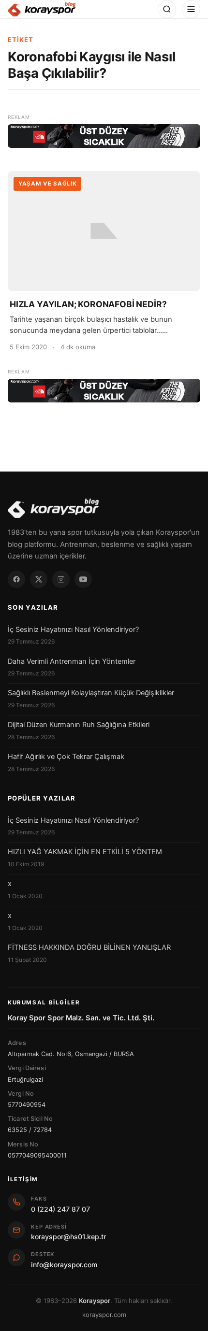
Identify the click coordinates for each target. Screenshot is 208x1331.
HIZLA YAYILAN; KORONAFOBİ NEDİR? (88, 304)
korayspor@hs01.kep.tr (68, 1236)
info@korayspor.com (64, 1264)
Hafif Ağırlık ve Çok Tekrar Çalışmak (66, 756)
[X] (38, 579)
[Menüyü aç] (191, 9)
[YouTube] (83, 579)
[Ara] (167, 9)
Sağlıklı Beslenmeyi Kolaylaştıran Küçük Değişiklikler (91, 692)
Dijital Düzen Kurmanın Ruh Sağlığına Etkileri (78, 724)
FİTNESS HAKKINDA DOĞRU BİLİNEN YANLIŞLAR (89, 947)
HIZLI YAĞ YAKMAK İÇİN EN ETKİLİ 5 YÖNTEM (85, 851)
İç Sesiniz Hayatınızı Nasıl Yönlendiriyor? (73, 629)
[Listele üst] (104, 136)
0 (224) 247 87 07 (60, 1209)
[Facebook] (16, 579)
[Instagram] (61, 579)
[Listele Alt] (104, 390)
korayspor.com (104, 1314)
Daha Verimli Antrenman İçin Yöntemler (71, 661)
